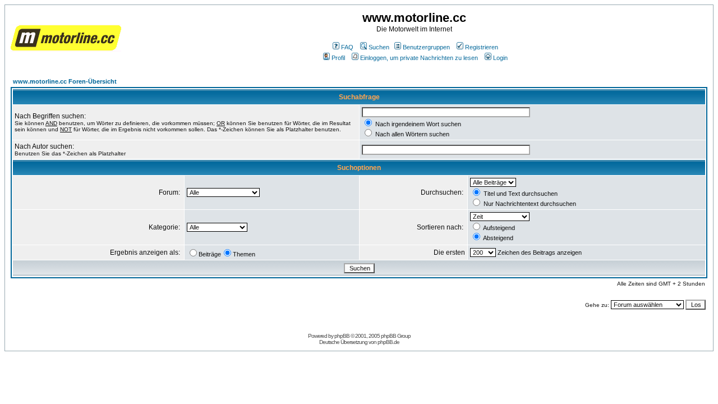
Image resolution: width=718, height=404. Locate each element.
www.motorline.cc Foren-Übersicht (65, 81)
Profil (338, 57)
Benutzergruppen (426, 47)
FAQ (347, 47)
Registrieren (481, 47)
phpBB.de (388, 342)
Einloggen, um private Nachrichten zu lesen (419, 57)
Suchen (379, 47)
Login (500, 57)
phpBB (341, 336)
